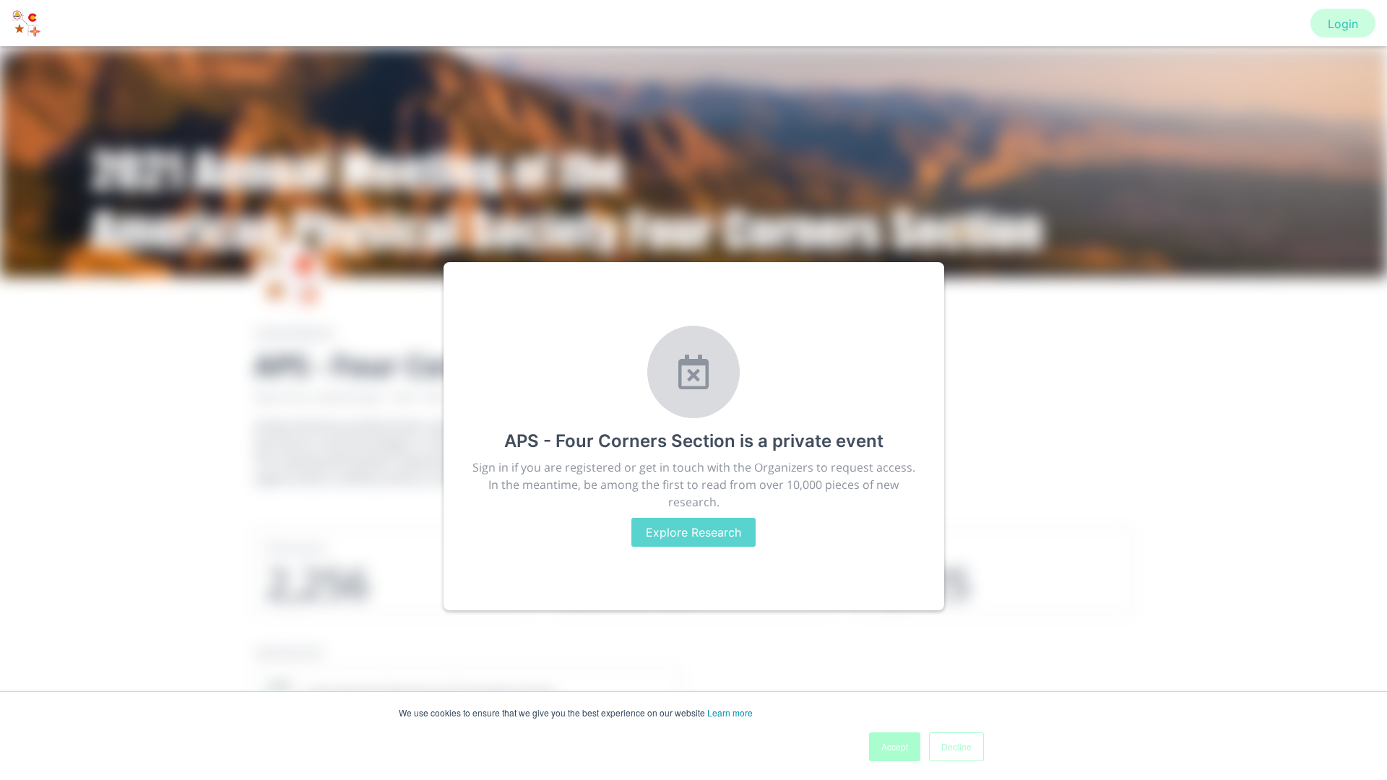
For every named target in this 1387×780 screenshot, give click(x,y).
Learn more (730, 712)
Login (1343, 24)
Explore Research (693, 532)
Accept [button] (894, 746)
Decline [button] (956, 746)
